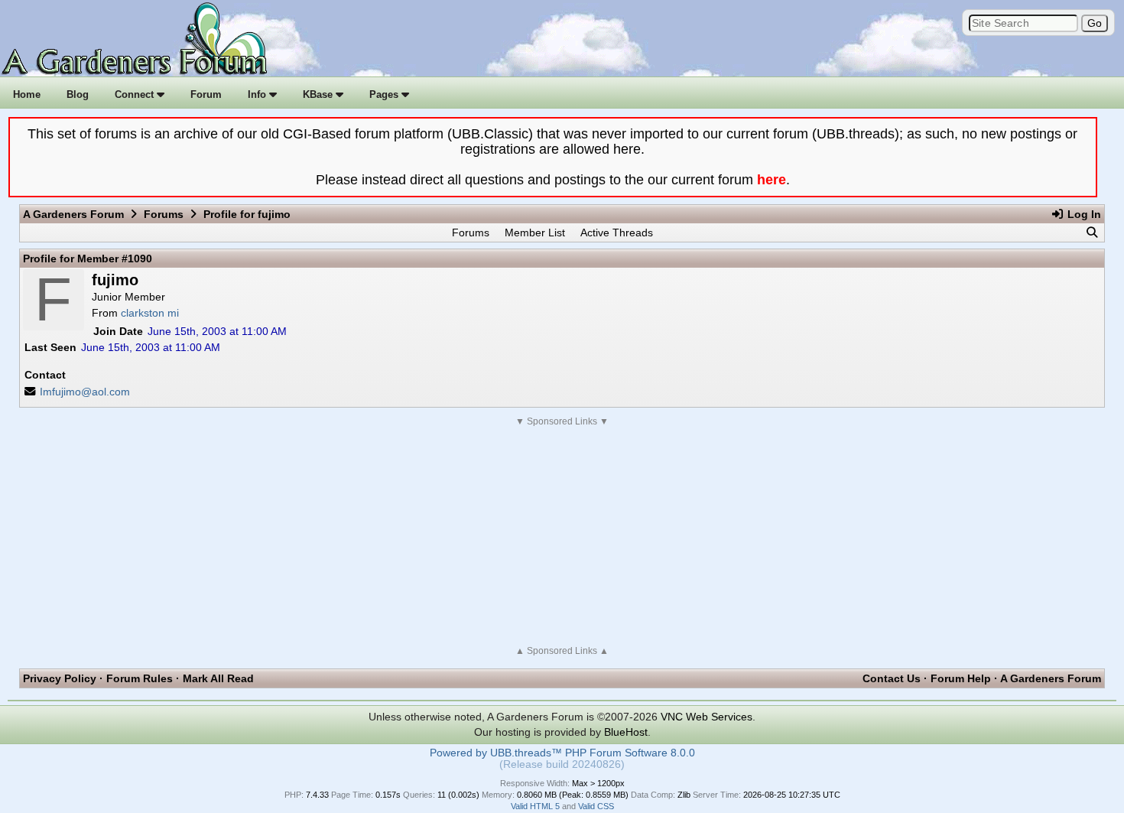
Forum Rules (139, 678)
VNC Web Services (706, 717)
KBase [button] (319, 94)
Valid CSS (596, 806)
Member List (535, 232)
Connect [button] (136, 94)
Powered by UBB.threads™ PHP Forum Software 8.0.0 (562, 753)
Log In (1082, 214)
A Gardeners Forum (73, 214)
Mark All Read (218, 678)
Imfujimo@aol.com (85, 391)
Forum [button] (206, 94)
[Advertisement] (562, 536)
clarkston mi (150, 313)
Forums (164, 214)
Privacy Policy (59, 678)
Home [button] (27, 94)
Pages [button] (385, 94)
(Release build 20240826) (562, 764)
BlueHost (626, 732)
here (771, 179)
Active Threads (616, 232)
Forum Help (961, 678)
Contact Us (891, 678)
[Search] (1092, 232)
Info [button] (258, 94)
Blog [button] (78, 94)
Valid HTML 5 (535, 806)
